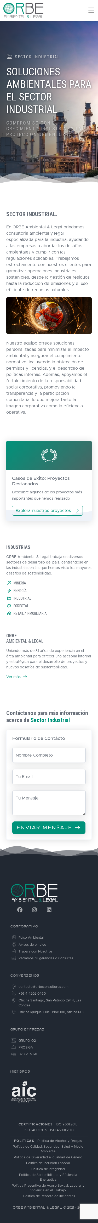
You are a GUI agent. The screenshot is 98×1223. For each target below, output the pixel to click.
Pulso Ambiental (31, 937)
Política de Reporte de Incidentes (49, 1196)
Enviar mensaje (44, 827)
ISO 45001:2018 (61, 1130)
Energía (20, 591)
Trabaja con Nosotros (36, 951)
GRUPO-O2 (27, 1040)
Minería (20, 583)
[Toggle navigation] (90, 10)
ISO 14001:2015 (36, 1130)
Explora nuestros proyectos (43, 511)
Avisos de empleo (32, 944)
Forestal (21, 606)
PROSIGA (26, 1047)
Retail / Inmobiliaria (30, 613)
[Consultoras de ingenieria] (23, 1092)
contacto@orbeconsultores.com (43, 987)
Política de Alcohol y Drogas (59, 1141)
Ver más (14, 677)
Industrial (22, 598)
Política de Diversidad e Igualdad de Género (48, 1157)
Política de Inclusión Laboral (48, 1163)
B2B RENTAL (28, 1054)
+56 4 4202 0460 (32, 993)
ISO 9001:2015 (66, 1124)
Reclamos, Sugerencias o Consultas (46, 958)
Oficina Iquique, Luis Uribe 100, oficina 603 (51, 1012)
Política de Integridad (48, 1169)
